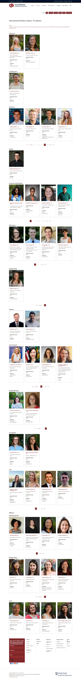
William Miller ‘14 (14, 126)
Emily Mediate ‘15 (46, 364)
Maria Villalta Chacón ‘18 (64, 620)
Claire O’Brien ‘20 (46, 577)
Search (70, 6)
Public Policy (11, 28)
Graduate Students (49, 648)
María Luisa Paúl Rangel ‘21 (32, 453)
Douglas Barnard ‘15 (47, 489)
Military (62, 26)
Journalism (57, 26)
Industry (55, 12)
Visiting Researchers (60, 643)
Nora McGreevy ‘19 (14, 452)
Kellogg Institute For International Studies (16, 674)
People (38, 5)
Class (64, 12)
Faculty (47, 646)
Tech (15, 28)
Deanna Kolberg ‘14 (63, 535)
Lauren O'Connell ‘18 (15, 410)
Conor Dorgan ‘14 (30, 329)
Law (60, 26)
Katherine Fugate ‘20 (63, 245)
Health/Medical (51, 26)
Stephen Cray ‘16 (14, 329)
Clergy (23, 26)
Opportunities (51, 5)
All (46, 12)
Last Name (12, 650)
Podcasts (68, 645)
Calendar (59, 5)
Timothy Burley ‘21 (14, 620)
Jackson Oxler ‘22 (46, 126)
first (27, 144)
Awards (27, 647)
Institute (28, 641)
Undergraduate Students (49, 651)
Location (50, 12)
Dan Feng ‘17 (13, 577)
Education (34, 26)
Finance (42, 26)
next (51, 144)
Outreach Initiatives (29, 645)
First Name (12, 645)
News (68, 643)
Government (46, 26)
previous (31, 144)
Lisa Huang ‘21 (45, 620)
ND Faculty (58, 641)
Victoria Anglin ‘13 (30, 489)
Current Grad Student (28, 26)
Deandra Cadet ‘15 (14, 535)
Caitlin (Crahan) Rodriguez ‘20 (14, 490)
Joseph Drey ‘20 (46, 245)
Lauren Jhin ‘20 (46, 535)
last (53, 144)
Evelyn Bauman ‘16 (14, 53)
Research (44, 5)
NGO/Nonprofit (66, 26)
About (32, 5)
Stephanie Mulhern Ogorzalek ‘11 (63, 365)
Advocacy (10, 26)
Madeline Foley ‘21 (30, 53)
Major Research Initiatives (49, 642)
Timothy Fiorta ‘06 (62, 489)
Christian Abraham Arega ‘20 (16, 203)
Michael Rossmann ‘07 (15, 168)
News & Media (65, 5)
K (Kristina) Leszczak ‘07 (16, 364)
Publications (48, 644)
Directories (38, 641)
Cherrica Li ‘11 (29, 364)
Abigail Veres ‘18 (62, 126)
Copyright (11, 673)
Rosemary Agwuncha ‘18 (32, 203)
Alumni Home (69, 12)
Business (19, 26)
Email (11, 654)
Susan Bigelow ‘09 (14, 245)
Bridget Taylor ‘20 (14, 288)
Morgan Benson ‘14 (63, 203)
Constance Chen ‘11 (14, 91)
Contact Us (22, 675)
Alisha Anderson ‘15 (47, 203)
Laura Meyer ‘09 (30, 577)
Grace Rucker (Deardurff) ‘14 (32, 411)
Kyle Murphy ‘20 (30, 126)
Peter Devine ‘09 (30, 245)
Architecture (15, 26)
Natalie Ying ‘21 (62, 577)
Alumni (37, 643)
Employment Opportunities (28, 650)
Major (60, 12)
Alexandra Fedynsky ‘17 (31, 535)
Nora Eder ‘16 (29, 620)
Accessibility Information (13, 677)
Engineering (38, 26)
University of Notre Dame (19, 673)
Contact (27, 643)
